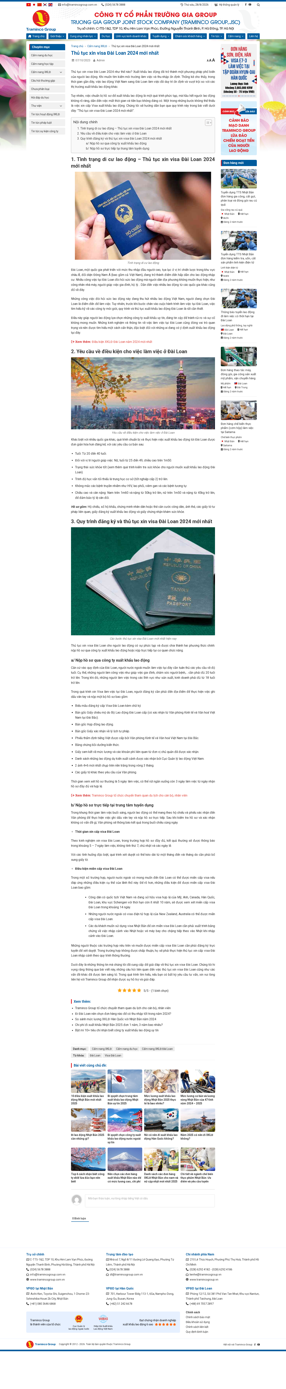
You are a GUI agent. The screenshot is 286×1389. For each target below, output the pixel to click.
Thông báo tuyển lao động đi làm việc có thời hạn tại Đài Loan (237, 316)
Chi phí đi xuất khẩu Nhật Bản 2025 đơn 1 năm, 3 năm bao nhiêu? (119, 1025)
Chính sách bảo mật (198, 1317)
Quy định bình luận (197, 1331)
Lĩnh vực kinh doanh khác (131, 36)
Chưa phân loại (40, 89)
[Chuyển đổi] (61, 72)
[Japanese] (34, 4)
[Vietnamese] (28, 4)
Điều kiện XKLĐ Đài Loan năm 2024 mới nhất (122, 342)
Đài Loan (95, 1055)
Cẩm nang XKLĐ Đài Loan (157, 1048)
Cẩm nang (234, 36)
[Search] (258, 4)
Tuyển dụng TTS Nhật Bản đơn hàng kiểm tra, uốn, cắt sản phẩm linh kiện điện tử (238, 258)
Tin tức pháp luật (41, 122)
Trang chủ (38, 36)
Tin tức (215, 36)
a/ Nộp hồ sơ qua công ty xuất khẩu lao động (116, 143)
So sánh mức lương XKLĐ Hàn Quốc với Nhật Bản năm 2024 (115, 1019)
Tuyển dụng (159, 36)
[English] (50, 4)
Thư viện (36, 105)
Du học (106, 36)
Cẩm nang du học (42, 55)
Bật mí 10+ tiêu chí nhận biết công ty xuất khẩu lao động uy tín (117, 1030)
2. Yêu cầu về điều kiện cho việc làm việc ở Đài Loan (112, 133)
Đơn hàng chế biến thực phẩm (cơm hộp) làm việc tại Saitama (237, 428)
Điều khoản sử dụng (198, 1322)
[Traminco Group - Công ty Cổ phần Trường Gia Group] (45, 20)
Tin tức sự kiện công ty (44, 131)
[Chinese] (39, 4)
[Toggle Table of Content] (206, 122)
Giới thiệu (55, 36)
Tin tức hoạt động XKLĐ (45, 114)
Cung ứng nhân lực (81, 36)
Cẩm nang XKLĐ (41, 72)
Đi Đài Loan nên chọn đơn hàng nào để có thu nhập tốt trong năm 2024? (123, 1014)
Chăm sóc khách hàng (188, 36)
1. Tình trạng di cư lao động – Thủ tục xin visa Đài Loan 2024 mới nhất (124, 128)
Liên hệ (253, 36)
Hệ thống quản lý (228, 4)
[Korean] (45, 4)
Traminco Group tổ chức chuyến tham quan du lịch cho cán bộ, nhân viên (139, 795)
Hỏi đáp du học (40, 97)
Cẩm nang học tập (42, 63)
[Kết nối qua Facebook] (246, 4)
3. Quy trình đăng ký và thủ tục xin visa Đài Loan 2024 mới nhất (119, 138)
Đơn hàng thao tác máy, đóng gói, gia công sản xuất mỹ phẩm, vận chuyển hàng (238, 374)
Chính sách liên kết (197, 1326)
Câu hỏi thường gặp (43, 80)
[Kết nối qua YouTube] (250, 4)
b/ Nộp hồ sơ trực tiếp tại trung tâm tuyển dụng (117, 148)
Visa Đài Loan (113, 1055)
